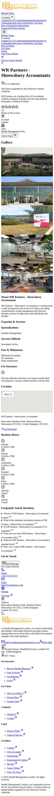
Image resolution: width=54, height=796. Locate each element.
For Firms (18, 25)
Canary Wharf (22, 23)
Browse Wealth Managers (18, 668)
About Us (11, 714)
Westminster (28, 20)
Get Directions (10, 429)
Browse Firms (7, 13)
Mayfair (12, 23)
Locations (6, 18)
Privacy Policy (13, 731)
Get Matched (13, 676)
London (4, 20)
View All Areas (35, 23)
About (26, 25)
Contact (4, 28)
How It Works (7, 25)
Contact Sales (13, 701)
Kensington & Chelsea (17, 760)
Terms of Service (14, 735)
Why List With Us (15, 693)
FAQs (9, 680)
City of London (15, 20)
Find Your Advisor (16, 28)
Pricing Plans (13, 697)
